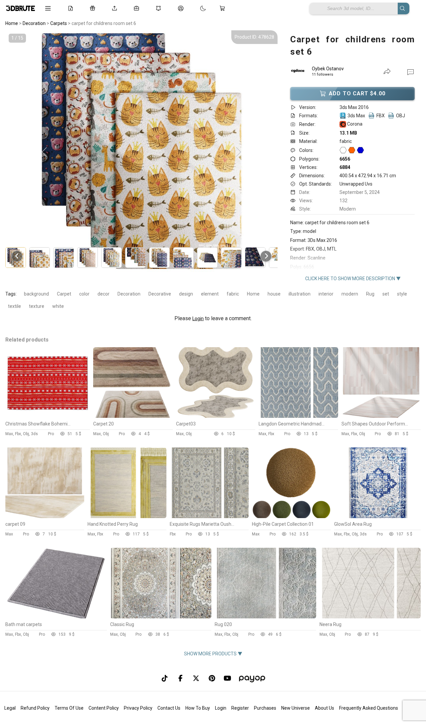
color (84, 294)
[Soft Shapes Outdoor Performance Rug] (381, 416)
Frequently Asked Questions (368, 708)
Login (198, 318)
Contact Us (168, 708)
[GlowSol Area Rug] (377, 516)
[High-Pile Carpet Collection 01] (291, 516)
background (36, 294)
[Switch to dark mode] (196, 8)
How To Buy (197, 708)
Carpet (64, 294)
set (385, 294)
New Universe (295, 708)
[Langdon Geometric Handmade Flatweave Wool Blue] (298, 416)
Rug (370, 294)
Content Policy (104, 708)
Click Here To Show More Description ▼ (353, 278)
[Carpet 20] (132, 416)
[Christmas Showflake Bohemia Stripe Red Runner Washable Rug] (47, 416)
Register (240, 708)
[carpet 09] (44, 516)
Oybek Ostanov (328, 68)
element (210, 294)
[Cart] (223, 8)
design (186, 294)
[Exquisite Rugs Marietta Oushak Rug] (209, 516)
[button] (410, 72)
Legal (10, 708)
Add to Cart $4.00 (357, 93)
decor (103, 294)
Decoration (128, 294)
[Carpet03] (215, 416)
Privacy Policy (138, 708)
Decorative (159, 294)
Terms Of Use (69, 708)
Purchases (265, 708)
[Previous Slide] (44, 152)
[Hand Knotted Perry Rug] (127, 516)
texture (36, 306)
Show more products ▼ (213, 653)
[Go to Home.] (20, 8)
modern (349, 294)
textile (14, 306)
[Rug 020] (265, 616)
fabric (233, 294)
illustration (300, 294)
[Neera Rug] (370, 616)
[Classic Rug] (161, 616)
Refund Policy (35, 708)
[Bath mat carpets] (56, 616)
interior (326, 294)
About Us (324, 708)
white (58, 306)
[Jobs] (137, 8)
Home (253, 294)
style (402, 294)
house (274, 294)
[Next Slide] (239, 152)
